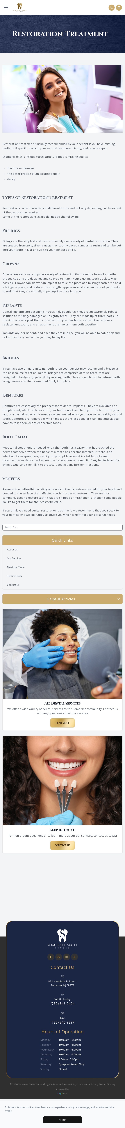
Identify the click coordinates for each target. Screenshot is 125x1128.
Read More (63, 723)
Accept (62, 1119)
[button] (6, 7)
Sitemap (111, 1084)
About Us (12, 549)
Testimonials (14, 576)
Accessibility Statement (76, 1084)
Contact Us (13, 585)
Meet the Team (16, 567)
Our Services (14, 558)
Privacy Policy (98, 1084)
